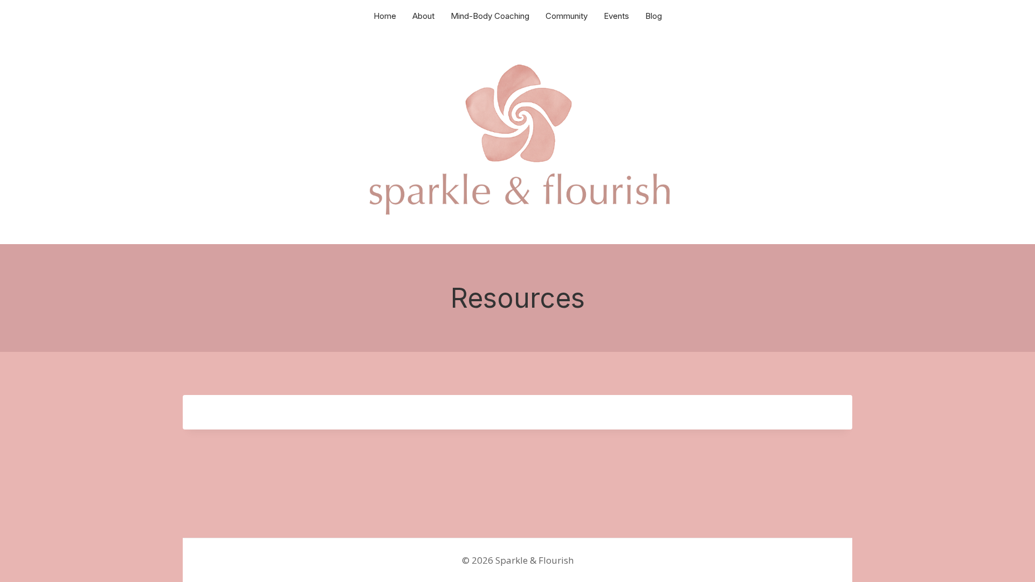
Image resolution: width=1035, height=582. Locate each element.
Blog (653, 16)
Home (385, 16)
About (423, 16)
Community (567, 16)
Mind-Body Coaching (490, 16)
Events (616, 16)
